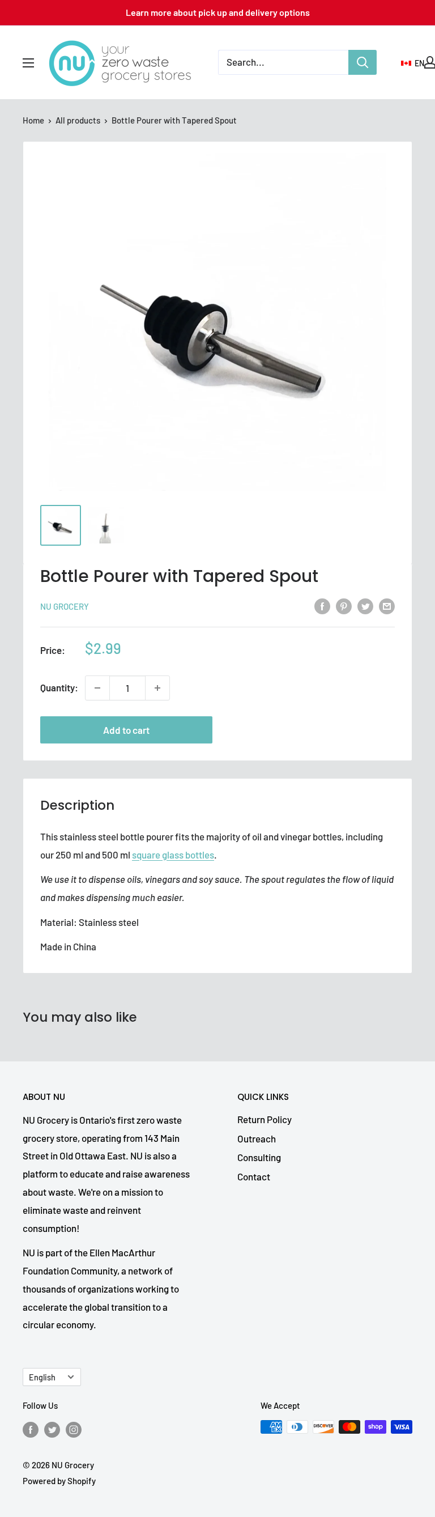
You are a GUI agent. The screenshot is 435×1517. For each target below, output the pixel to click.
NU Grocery (64, 606)
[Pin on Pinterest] (344, 605)
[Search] (362, 62)
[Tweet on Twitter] (365, 605)
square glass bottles (173, 854)
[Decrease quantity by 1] (97, 688)
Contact (253, 1176)
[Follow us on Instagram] (74, 1428)
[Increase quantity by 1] (157, 688)
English (42, 1377)
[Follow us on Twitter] (52, 1428)
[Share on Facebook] (322, 605)
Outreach (256, 1138)
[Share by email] (387, 605)
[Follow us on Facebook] (31, 1428)
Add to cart (126, 730)
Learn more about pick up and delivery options (218, 12)
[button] (412, 63)
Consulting (259, 1157)
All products (78, 120)
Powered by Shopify (59, 1481)
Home (33, 120)
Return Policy (264, 1119)
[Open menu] (28, 62)
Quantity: (59, 687)
